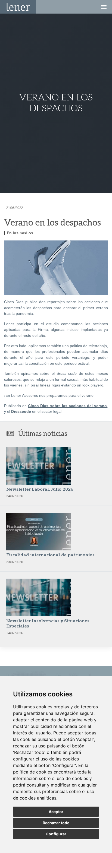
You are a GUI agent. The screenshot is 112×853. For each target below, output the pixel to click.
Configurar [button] (56, 834)
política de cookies (32, 772)
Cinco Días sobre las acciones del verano (67, 406)
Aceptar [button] (56, 811)
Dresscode (21, 411)
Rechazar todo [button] (56, 822)
